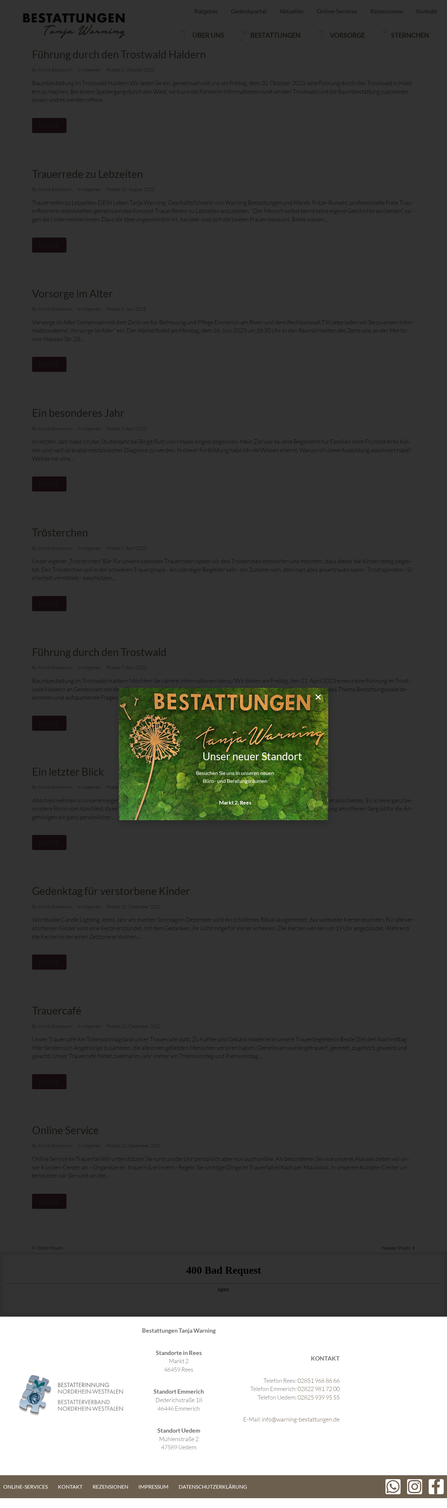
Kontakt (70, 1486)
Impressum (153, 1486)
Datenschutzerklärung (213, 1486)
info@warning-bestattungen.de (301, 1419)
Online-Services (25, 1486)
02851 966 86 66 (318, 1380)
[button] (318, 697)
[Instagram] (414, 1486)
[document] (223, 754)
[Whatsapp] (393, 1486)
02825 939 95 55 (318, 1397)
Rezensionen (110, 1486)
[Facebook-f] (436, 1486)
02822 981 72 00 (318, 1388)
